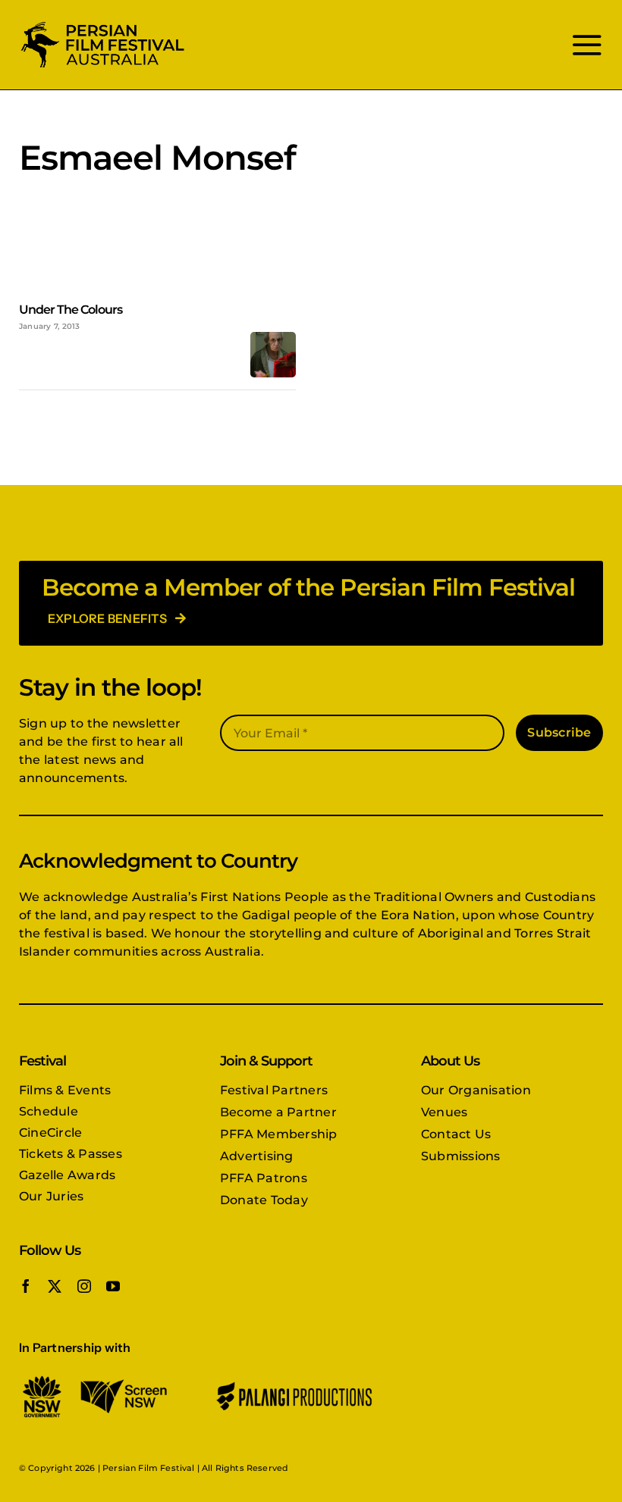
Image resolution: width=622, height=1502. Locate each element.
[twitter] (54, 1286)
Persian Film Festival (148, 1468)
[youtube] (113, 1286)
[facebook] (26, 1286)
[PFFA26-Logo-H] (102, 24)
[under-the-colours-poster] (273, 337)
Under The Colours (70, 309)
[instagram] (84, 1286)
